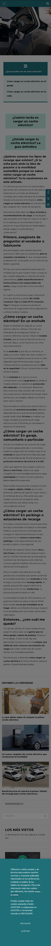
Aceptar (25, 931)
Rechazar (25, 923)
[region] (25, 902)
